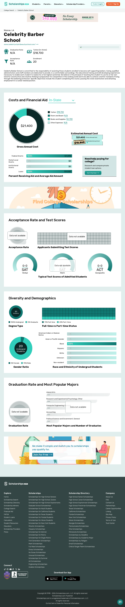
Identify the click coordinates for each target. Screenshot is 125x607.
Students (36, 4)
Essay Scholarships (36, 549)
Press (6, 532)
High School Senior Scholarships (81, 497)
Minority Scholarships (36, 526)
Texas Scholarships (76, 508)
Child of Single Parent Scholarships (82, 547)
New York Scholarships (77, 517)
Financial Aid (8, 511)
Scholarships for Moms (37, 535)
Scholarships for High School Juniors (42, 500)
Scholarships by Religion (78, 541)
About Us (109, 497)
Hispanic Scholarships (37, 529)
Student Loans (9, 517)
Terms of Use (111, 520)
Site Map (109, 514)
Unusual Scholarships (37, 555)
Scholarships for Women (38, 532)
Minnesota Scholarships (78, 532)
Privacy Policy (111, 517)
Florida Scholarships (76, 514)
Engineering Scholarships (38, 564)
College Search (9, 10)
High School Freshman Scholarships (82, 506)
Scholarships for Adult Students (40, 508)
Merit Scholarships (35, 544)
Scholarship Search (11, 500)
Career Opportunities (113, 508)
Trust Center (110, 523)
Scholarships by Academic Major (81, 538)
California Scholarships (77, 511)
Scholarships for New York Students (42, 523)
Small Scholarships (76, 544)
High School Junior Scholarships (81, 500)
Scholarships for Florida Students (41, 517)
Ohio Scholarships (75, 529)
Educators (58, 4)
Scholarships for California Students (42, 511)
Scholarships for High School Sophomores (44, 503)
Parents (47, 4)
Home (6, 497)
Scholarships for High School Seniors (42, 497)
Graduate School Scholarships (40, 506)
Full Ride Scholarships (37, 547)
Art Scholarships (35, 561)
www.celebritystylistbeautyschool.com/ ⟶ (21, 44)
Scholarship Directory (12, 503)
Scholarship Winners (11, 506)
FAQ (107, 500)
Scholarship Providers (75, 4)
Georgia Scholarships (77, 523)
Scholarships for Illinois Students (41, 520)
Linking (108, 511)
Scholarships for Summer (38, 558)
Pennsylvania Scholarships (79, 526)
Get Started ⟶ (93, 173)
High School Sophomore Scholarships (83, 503)
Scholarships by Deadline (78, 535)
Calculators (8, 520)
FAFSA (6, 514)
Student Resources (11, 523)
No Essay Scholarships (37, 552)
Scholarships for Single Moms (40, 538)
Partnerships (110, 506)
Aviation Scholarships (37, 567)
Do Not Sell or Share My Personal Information (62, 603)
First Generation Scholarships (39, 541)
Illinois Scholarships (76, 520)
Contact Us (110, 503)
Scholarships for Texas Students (41, 514)
